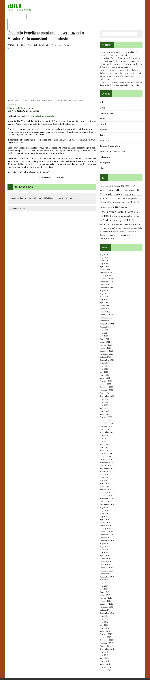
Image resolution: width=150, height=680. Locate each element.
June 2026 (104, 260)
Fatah (110, 207)
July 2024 (104, 329)
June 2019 (104, 513)
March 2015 (105, 664)
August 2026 (105, 254)
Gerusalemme (108, 211)
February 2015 (106, 667)
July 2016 (104, 619)
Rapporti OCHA (64, 16)
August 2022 (105, 399)
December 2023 (106, 351)
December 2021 (106, 423)
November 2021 (106, 426)
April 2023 (104, 375)
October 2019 (105, 501)
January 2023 (105, 384)
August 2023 (105, 363)
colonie (129, 194)
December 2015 (106, 640)
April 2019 (104, 519)
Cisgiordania (108, 194)
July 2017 (104, 582)
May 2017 (104, 588)
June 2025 (104, 296)
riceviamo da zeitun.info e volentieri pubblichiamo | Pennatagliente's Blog (42, 198)
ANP (132, 185)
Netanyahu (135, 224)
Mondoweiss (115, 224)
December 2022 (106, 387)
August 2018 (105, 543)
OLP (119, 228)
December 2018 (106, 531)
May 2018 (104, 552)
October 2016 (105, 610)
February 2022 (106, 417)
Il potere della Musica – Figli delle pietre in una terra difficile (34, 21)
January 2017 (105, 601)
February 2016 (106, 634)
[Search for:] (119, 33)
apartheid (117, 190)
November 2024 (106, 317)
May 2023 (104, 372)
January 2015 (105, 670)
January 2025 (105, 311)
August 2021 (105, 435)
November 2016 (106, 607)
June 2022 (104, 405)
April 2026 (104, 266)
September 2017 (107, 576)
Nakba (125, 224)
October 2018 (105, 537)
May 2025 (104, 299)
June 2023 (104, 369)
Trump (103, 234)
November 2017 (106, 570)
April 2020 (104, 483)
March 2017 (105, 594)
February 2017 (106, 598)
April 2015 (104, 661)
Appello (102, 107)
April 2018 (104, 555)
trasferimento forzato (61, 45)
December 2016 (106, 604)
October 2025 (105, 284)
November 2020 (106, 462)
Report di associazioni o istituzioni (112, 151)
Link (119, 16)
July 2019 (104, 510)
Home (11, 16)
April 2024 (104, 339)
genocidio (124, 207)
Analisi (51, 16)
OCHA (115, 228)
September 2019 (107, 504)
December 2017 (106, 567)
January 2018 (105, 564)
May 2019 (104, 516)
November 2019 (106, 498)
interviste (103, 129)
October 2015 (105, 646)
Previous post (45, 177)
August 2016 (105, 616)
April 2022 (104, 411)
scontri (109, 231)
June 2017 (104, 586)
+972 (102, 185)
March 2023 (105, 378)
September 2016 (107, 613)
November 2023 (106, 354)
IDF (18, 45)
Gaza (116, 207)
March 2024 (105, 342)
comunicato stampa (107, 113)
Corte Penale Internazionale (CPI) (110, 199)
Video (102, 16)
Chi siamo (21, 16)
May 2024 (104, 335)
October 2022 (105, 393)
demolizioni (106, 202)
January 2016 (105, 637)
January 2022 (105, 420)
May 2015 (104, 658)
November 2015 (106, 643)
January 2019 (105, 528)
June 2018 (104, 549)
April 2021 (104, 447)
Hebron (137, 212)
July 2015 (104, 652)
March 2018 (105, 558)
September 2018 (107, 540)
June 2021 (104, 441)
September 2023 (107, 360)
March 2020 (105, 486)
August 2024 (105, 327)
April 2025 (104, 302)
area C (126, 190)
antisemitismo (106, 190)
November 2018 (106, 534)
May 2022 (104, 408)
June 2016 (104, 622)
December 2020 (106, 459)
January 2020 (105, 492)
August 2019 (105, 507)
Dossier (111, 16)
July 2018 (104, 546)
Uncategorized (105, 162)
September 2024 (107, 323)
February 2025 (106, 308)
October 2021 (105, 429)
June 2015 (104, 655)
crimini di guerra (128, 198)
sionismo (116, 232)
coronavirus (137, 195)
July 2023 (104, 366)
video (101, 168)
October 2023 (105, 357)
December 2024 (106, 314)
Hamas (130, 212)
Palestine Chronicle (42, 45)
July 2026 (104, 257)
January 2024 (105, 348)
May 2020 (104, 480)
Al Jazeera (123, 185)
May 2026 (104, 263)
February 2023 (106, 381)
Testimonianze (105, 157)
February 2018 (106, 561)
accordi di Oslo (111, 186)
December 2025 (106, 278)
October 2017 (105, 573)
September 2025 (107, 287)
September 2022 (107, 396)
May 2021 (104, 444)
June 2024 (104, 333)
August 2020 (105, 471)
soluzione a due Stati (128, 232)
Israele (107, 215)
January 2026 (105, 275)
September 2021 (107, 432)
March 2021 (105, 450)
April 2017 (104, 592)
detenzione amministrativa (121, 202)
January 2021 (105, 456)
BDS (138, 190)
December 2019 (106, 495)
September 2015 (107, 649)
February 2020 (106, 489)
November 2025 (106, 281)
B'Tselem (132, 190)
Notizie (31, 16)
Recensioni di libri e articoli (85, 16)
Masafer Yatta (26, 45)
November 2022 (106, 390)
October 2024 (105, 320)
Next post (60, 177)
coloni (120, 194)
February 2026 (106, 272)
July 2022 (104, 402)
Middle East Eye (113, 220)
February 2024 (106, 345)
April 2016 (104, 628)
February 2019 (106, 525)
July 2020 (104, 474)
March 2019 (105, 522)
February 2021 (106, 453)
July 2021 (104, 438)
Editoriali (41, 16)
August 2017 (105, 579)
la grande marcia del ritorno (124, 216)
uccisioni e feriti (113, 235)
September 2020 (107, 468)
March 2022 (105, 414)
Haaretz (121, 212)
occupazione (106, 228)
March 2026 (105, 269)
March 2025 (105, 305)
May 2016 (104, 625)
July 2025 (104, 293)
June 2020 (104, 477)
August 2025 (105, 290)
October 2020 (105, 465)
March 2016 (105, 631)
